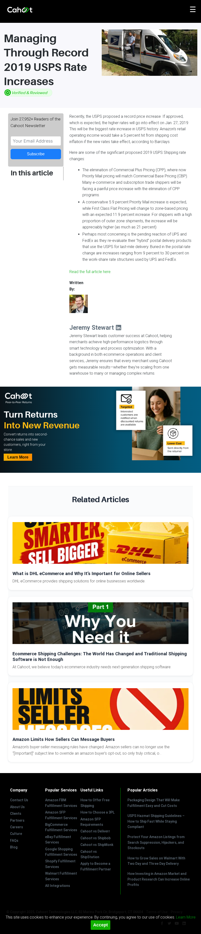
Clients (15, 814)
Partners (17, 820)
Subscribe (36, 154)
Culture (16, 834)
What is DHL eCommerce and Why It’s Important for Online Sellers (82, 573)
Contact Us (19, 800)
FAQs (14, 840)
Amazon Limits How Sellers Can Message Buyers (64, 739)
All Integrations (57, 886)
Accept (100, 924)
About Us (17, 807)
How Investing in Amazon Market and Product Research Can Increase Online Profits (158, 879)
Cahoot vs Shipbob (95, 838)
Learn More (17, 457)
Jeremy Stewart (92, 327)
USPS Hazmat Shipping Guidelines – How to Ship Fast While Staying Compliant (156, 821)
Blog (13, 847)
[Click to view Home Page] (30, 10)
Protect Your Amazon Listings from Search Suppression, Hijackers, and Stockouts (156, 842)
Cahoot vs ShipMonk (96, 845)
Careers (16, 827)
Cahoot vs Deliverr (95, 831)
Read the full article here (90, 271)
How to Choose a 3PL (97, 812)
